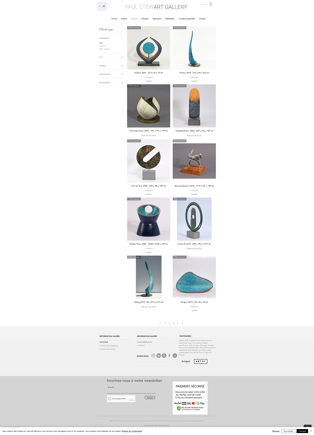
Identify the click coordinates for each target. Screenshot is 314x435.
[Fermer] (311, 431)
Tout (101, 43)
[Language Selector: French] (102, 6)
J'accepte (302, 431)
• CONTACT (141, 345)
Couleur (102, 46)
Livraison (149, 81)
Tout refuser (288, 431)
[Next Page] (182, 323)
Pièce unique (104, 49)
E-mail (110, 387)
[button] (210, 4)
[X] (175, 355)
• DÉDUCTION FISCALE (107, 349)
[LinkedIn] (158, 355)
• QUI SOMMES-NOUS (144, 342)
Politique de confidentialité (132, 431)
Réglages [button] (276, 431)
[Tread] (164, 355)
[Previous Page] (160, 323)
